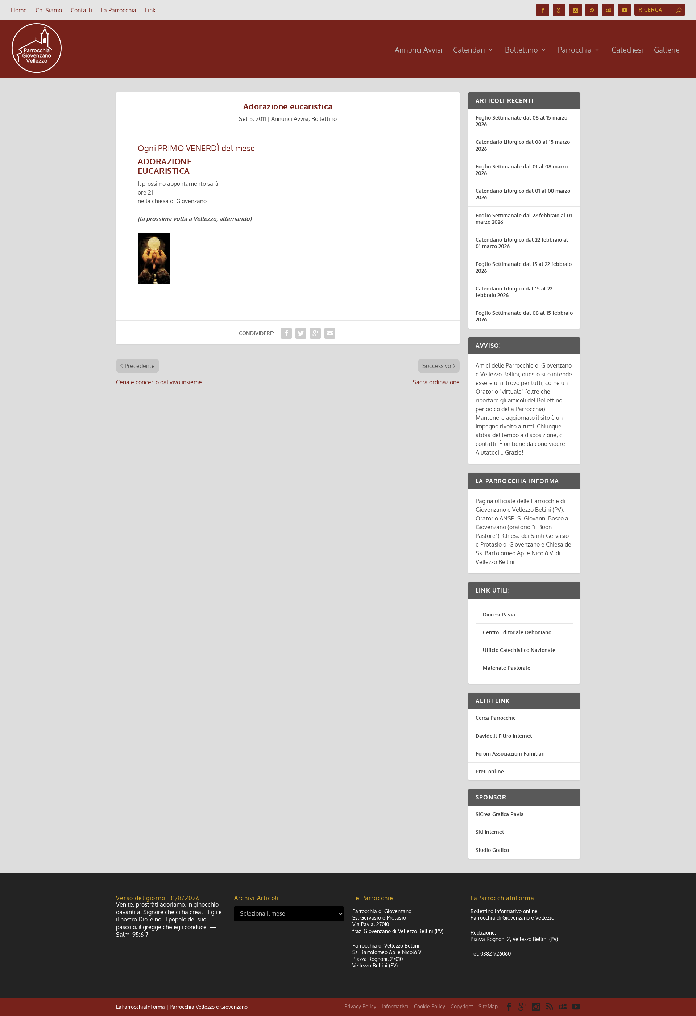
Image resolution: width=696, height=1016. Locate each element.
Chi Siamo (49, 10)
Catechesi (627, 50)
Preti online (490, 771)
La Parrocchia (118, 10)
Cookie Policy (429, 1006)
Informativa (395, 1006)
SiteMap (488, 1006)
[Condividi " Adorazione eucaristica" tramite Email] (330, 333)
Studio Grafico (492, 850)
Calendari (469, 50)
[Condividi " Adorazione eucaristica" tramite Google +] (315, 333)
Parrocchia (575, 50)
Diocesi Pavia (499, 614)
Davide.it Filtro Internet (504, 736)
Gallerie (667, 50)
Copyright (462, 1006)
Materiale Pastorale (506, 668)
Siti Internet (490, 832)
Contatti (81, 10)
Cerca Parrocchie (496, 718)
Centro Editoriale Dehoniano (517, 632)
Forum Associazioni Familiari (510, 753)
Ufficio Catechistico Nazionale (519, 650)
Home (19, 10)
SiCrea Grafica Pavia (500, 814)
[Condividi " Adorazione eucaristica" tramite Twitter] (301, 333)
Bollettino (521, 50)
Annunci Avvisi (418, 50)
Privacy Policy (360, 1006)
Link (150, 10)
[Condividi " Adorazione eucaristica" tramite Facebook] (286, 333)
